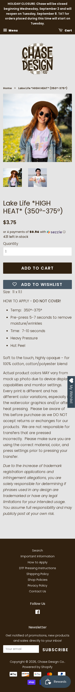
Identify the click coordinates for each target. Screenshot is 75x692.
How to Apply (38, 562)
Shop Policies (38, 580)
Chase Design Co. (51, 662)
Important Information (38, 556)
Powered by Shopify (37, 667)
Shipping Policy (37, 574)
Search (37, 550)
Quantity (10, 243)
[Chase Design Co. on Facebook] (37, 613)
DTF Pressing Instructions (37, 568)
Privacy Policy (37, 585)
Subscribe (55, 650)
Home (7, 88)
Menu (13, 30)
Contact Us (37, 591)
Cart (68, 30)
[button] (37, 232)
